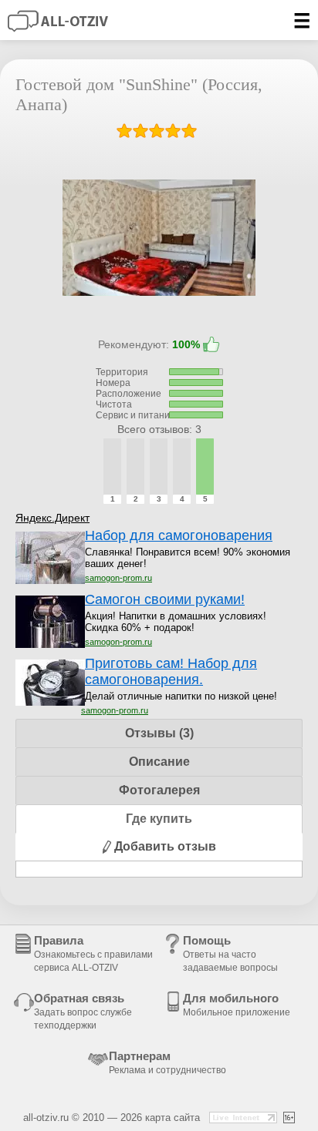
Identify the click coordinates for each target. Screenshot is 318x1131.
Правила (93, 953)
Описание (159, 761)
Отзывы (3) (159, 733)
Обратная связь (83, 1011)
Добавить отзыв (163, 846)
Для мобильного (236, 1005)
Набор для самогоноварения (178, 535)
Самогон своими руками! (165, 599)
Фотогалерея (159, 790)
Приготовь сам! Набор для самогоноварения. (171, 671)
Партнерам (167, 1062)
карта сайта (172, 1117)
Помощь (230, 953)
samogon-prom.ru (118, 577)
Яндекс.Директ (52, 518)
